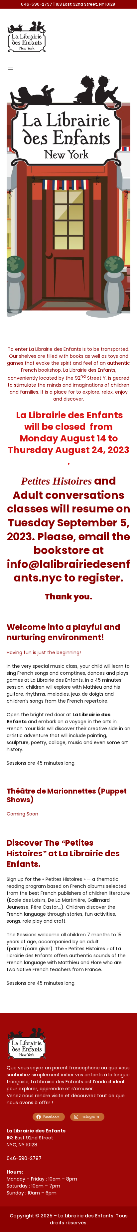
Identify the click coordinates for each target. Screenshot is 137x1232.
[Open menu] (11, 68)
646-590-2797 (24, 1158)
